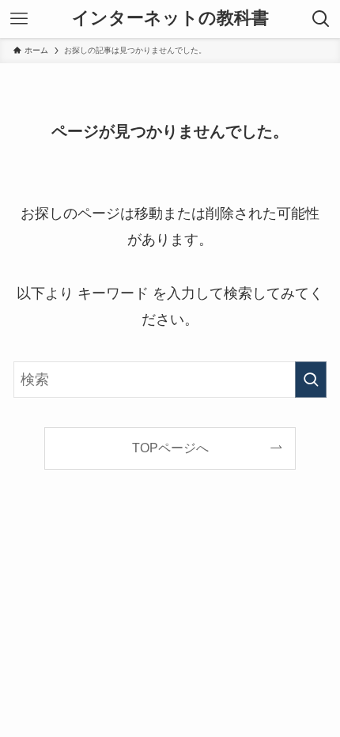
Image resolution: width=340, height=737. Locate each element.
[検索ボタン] (321, 19)
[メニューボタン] (19, 19)
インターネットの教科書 (170, 19)
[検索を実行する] (311, 379)
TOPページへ (170, 447)
